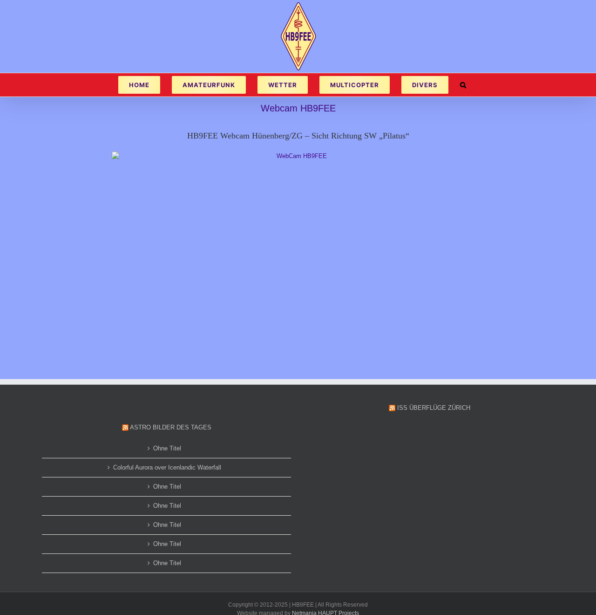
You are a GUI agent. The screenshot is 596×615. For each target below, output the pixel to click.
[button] (463, 85)
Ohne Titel (167, 448)
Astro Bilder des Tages (170, 427)
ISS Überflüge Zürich (433, 407)
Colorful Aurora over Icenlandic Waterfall (167, 467)
